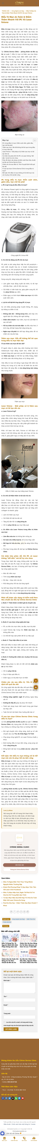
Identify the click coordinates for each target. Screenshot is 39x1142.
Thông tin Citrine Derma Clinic (19, 869)
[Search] (36, 3)
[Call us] (16, 1098)
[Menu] (3, 3)
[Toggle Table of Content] (34, 140)
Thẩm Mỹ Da (7, 922)
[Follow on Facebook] (3, 1098)
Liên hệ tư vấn (19, 865)
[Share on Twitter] (17, 911)
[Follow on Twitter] (9, 1098)
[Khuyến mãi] (36, 680)
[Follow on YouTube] (22, 1098)
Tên (5, 996)
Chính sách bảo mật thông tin (21, 1124)
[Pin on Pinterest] (24, 911)
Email (6, 1005)
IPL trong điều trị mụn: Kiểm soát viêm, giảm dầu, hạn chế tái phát (17, 144)
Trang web (7, 1013)
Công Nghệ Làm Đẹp (18, 11)
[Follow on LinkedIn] (19, 1098)
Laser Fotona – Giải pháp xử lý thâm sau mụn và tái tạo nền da (18, 152)
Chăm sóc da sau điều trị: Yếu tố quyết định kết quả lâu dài (18, 165)
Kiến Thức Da (31, 919)
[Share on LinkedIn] (27, 911)
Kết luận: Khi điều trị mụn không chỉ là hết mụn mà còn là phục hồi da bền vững (18, 174)
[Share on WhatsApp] (11, 911)
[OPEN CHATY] (2, 1133)
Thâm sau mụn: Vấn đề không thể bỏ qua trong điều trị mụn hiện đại (18, 148)
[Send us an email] (12, 1098)
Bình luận (7, 980)
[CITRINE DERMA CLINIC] (19, 838)
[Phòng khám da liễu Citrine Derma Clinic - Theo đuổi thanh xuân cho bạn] (19, 3)
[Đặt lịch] (36, 687)
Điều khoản (7, 1124)
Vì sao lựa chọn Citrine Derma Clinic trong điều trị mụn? (18, 169)
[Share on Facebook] (14, 911)
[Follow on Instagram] (6, 1098)
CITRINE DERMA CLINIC (19, 847)
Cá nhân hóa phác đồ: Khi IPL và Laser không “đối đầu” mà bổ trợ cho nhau (18, 157)
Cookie (33, 1124)
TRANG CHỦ (5, 11)
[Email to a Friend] (21, 911)
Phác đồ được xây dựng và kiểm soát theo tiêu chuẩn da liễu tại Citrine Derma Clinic (19, 161)
